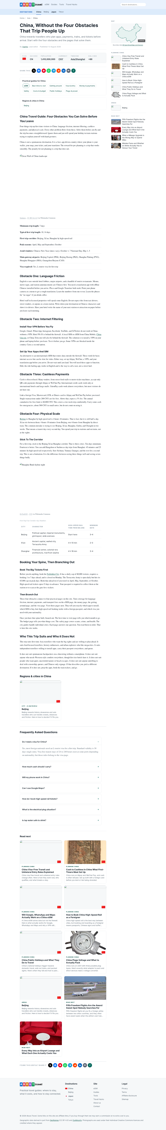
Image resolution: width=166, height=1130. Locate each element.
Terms (124, 1092)
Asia (28, 18)
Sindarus (23, 218)
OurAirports (77, 1120)
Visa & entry (70, 86)
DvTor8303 (24, 514)
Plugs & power (72, 91)
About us (97, 1103)
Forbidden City (53, 574)
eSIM (47, 4)
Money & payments (87, 86)
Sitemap (125, 1099)
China (38, 12)
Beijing (46, 12)
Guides (54, 4)
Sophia (25, 47)
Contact (96, 1106)
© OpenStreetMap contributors (133, 45)
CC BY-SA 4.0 (32, 218)
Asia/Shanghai (78, 59)
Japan (53, 12)
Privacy (125, 1088)
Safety (26, 91)
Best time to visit (39, 86)
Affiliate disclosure (129, 1096)
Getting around (56, 86)
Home (22, 18)
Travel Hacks (71, 4)
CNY (61, 59)
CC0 (30, 514)
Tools (61, 4)
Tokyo (61, 12)
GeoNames (54, 1120)
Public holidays (56, 91)
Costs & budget (39, 91)
